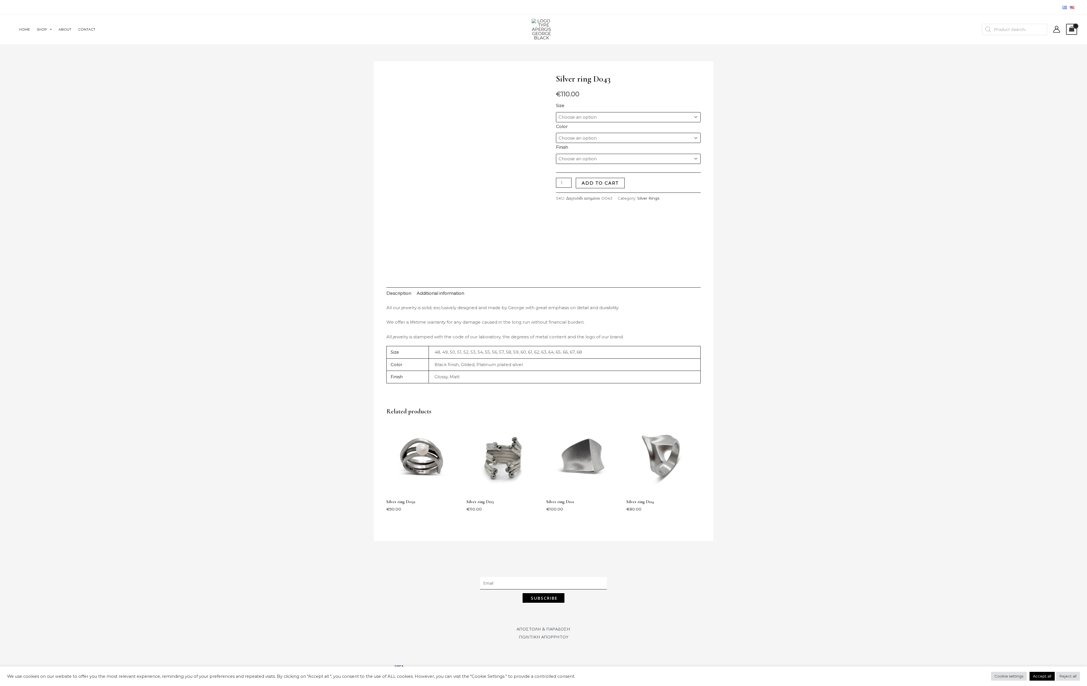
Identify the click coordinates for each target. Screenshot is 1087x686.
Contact (86, 29)
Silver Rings (648, 198)
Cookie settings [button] (1008, 676)
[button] (49, 29)
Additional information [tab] (440, 293)
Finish (562, 147)
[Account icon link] (1056, 29)
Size (560, 105)
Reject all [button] (1068, 676)
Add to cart (600, 183)
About (65, 29)
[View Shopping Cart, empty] (1071, 29)
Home (24, 29)
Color (562, 126)
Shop (42, 29)
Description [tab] (398, 293)
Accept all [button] (1042, 676)
